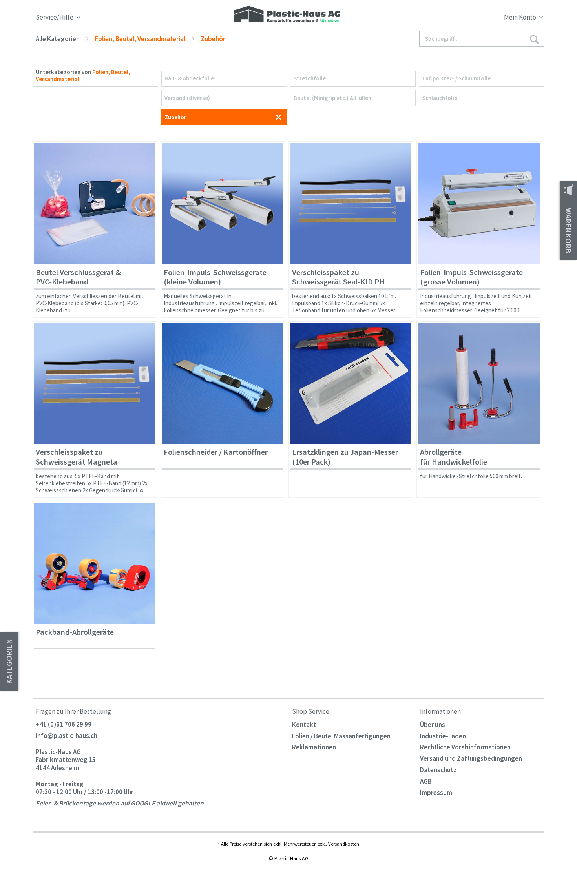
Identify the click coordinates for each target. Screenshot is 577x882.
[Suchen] (534, 39)
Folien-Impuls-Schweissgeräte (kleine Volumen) (215, 277)
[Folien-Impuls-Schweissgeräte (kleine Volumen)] (222, 203)
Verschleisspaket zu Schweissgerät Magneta (76, 457)
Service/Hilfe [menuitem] (55, 17)
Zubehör (175, 117)
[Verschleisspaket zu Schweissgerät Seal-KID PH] (350, 203)
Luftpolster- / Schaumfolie (456, 78)
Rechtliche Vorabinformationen (465, 747)
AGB (426, 781)
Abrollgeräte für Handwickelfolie (453, 457)
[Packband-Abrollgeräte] (94, 563)
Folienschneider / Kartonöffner (216, 452)
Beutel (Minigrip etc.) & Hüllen (332, 98)
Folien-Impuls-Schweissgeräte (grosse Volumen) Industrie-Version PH (471, 279)
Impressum (436, 792)
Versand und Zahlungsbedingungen (471, 758)
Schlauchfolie (439, 98)
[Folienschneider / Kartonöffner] (222, 383)
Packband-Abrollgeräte (75, 632)
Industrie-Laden (443, 736)
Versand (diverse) (187, 98)
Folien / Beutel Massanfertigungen (341, 736)
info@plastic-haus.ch (66, 736)
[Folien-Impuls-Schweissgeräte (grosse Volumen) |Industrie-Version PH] (478, 203)
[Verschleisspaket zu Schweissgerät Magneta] (94, 383)
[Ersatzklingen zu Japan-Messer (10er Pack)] (350, 383)
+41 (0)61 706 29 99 (63, 724)
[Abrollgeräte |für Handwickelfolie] (478, 383)
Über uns (432, 724)
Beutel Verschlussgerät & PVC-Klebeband (78, 277)
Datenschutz (438, 769)
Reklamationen (314, 747)
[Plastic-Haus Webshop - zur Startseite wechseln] (287, 14)
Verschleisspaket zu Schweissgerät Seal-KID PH (338, 277)
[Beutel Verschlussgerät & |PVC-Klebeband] (94, 203)
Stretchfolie (310, 78)
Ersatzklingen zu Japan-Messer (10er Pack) (345, 457)
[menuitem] (480, 18)
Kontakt (304, 724)
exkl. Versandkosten (338, 843)
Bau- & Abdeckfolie (189, 78)
